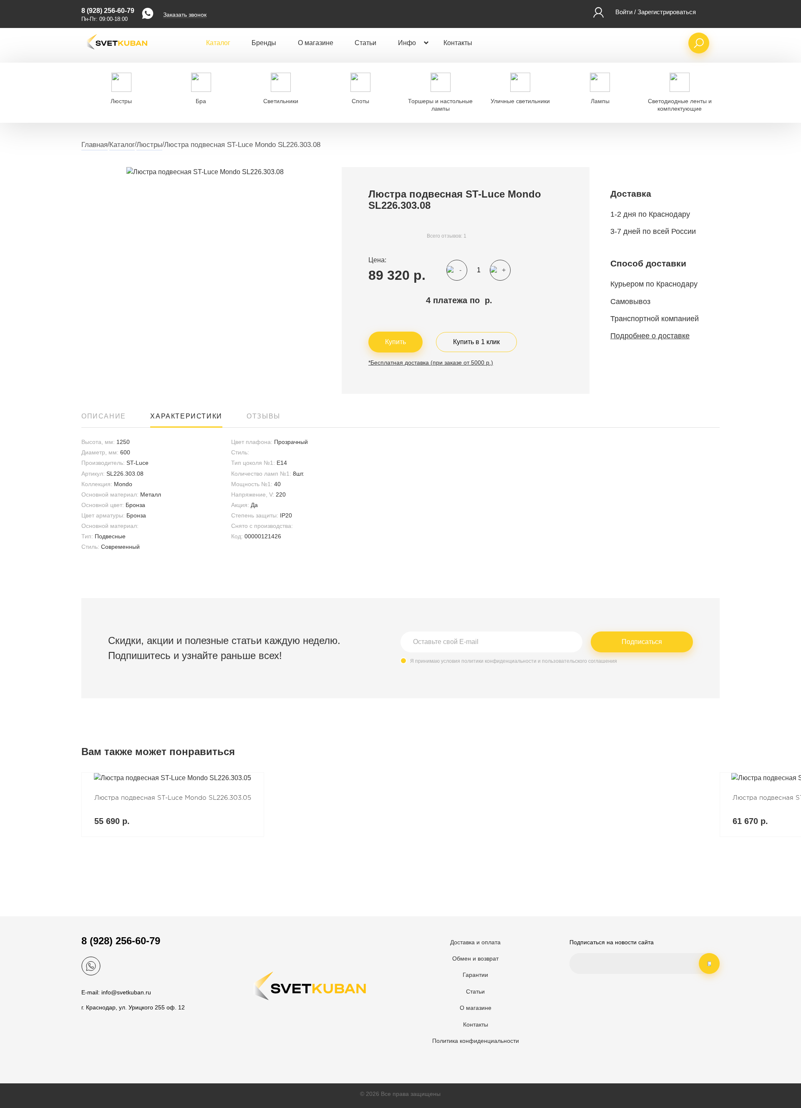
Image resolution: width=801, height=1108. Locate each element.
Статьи (365, 42)
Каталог (218, 42)
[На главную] (116, 54)
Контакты (457, 42)
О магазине (315, 42)
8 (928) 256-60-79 (107, 10)
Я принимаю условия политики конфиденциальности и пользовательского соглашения (513, 661)
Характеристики (186, 416)
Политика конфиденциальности (475, 1040)
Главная (94, 145)
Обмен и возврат (475, 958)
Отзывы (263, 416)
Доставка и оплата (475, 942)
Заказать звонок (185, 14)
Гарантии (475, 974)
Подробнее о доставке (650, 336)
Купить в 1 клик (476, 341)
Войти (623, 11)
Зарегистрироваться (666, 11)
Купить (395, 341)
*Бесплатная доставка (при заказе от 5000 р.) (430, 362)
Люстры (149, 145)
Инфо (407, 42)
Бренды (264, 42)
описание (103, 416)
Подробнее (173, 805)
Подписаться (642, 641)
